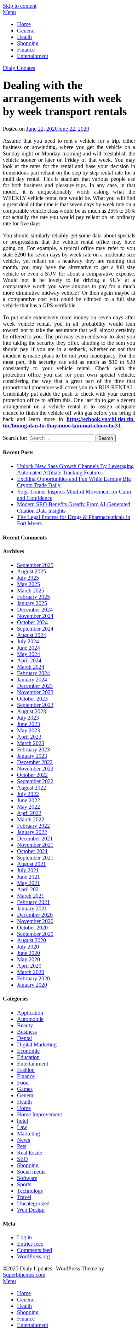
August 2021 (31, 864)
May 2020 (28, 959)
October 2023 (32, 699)
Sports (24, 1184)
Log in (24, 1237)
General (26, 31)
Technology (30, 1191)
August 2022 (31, 788)
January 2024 (32, 680)
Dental (24, 1038)
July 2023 (28, 718)
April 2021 (29, 889)
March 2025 (30, 591)
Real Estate (29, 1153)
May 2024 (28, 654)
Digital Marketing (37, 1044)
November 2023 (35, 692)
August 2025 (31, 571)
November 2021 (35, 845)
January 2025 (32, 603)
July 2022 (28, 794)
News (23, 1140)
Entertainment (32, 56)
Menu (9, 12)
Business (27, 1032)
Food (23, 1083)
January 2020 (32, 985)
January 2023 (32, 756)
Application (30, 1013)
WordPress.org (33, 1256)
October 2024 (32, 622)
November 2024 (35, 616)
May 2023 (28, 730)
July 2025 (28, 578)
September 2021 (35, 858)
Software (27, 1178)
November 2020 (35, 921)
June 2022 (28, 800)
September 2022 (35, 781)
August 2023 (31, 711)
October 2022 (32, 775)
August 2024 (31, 635)
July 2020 (28, 947)
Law (22, 1127)
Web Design (31, 1210)
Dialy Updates (19, 68)
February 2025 (33, 597)
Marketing (28, 1134)
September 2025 (35, 565)
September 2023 (35, 705)
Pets (21, 1146)
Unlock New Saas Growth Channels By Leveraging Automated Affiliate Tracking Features (75, 469)
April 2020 (29, 966)
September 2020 (35, 934)
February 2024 (33, 673)
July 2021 (28, 870)
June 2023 (28, 724)
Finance (26, 50)
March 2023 (30, 743)
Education (28, 1057)
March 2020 (30, 972)
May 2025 (28, 584)
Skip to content (19, 6)
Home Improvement (39, 1114)
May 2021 (28, 883)
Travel (24, 1197)
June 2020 (28, 953)
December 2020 (35, 915)
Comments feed (34, 1250)
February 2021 (33, 902)
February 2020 (33, 978)
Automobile (30, 1019)
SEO (22, 1159)
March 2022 (30, 819)
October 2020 (32, 928)
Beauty (25, 1025)
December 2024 (35, 610)
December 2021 (35, 839)
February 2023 (33, 749)
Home (24, 24)
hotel (22, 1121)
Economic (28, 1051)
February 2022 (33, 826)
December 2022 (35, 762)
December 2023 (35, 686)
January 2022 (32, 832)
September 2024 (35, 629)
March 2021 (30, 896)
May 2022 (28, 807)
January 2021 (32, 908)
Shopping (28, 43)
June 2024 (28, 648)
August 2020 (31, 940)
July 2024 (28, 641)
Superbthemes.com (24, 1275)
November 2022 (35, 769)
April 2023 (29, 737)
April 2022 (29, 813)
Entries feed (30, 1244)
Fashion (26, 1070)
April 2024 (29, 660)
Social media (31, 1172)
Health (24, 37)
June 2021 (28, 877)
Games (25, 1089)
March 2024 (30, 667)
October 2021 (32, 851)
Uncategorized (33, 1203)
